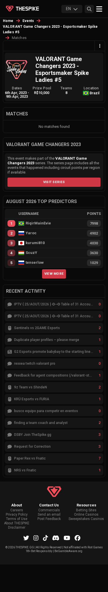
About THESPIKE (16, 523)
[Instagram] (36, 538)
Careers (16, 510)
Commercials (49, 510)
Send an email (49, 515)
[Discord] (55, 538)
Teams (66, 88)
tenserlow (35, 263)
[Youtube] (67, 538)
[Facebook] (77, 538)
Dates (17, 88)
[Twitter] (26, 538)
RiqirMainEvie (38, 223)
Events (28, 21)
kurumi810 (35, 243)
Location (91, 88)
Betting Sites (86, 510)
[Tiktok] (45, 538)
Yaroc (31, 233)
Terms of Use (16, 519)
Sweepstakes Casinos (86, 519)
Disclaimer (16, 528)
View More (54, 274)
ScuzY (31, 253)
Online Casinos (86, 515)
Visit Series (54, 182)
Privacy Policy (17, 515)
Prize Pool (42, 88)
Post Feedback (49, 519)
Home (8, 21)
